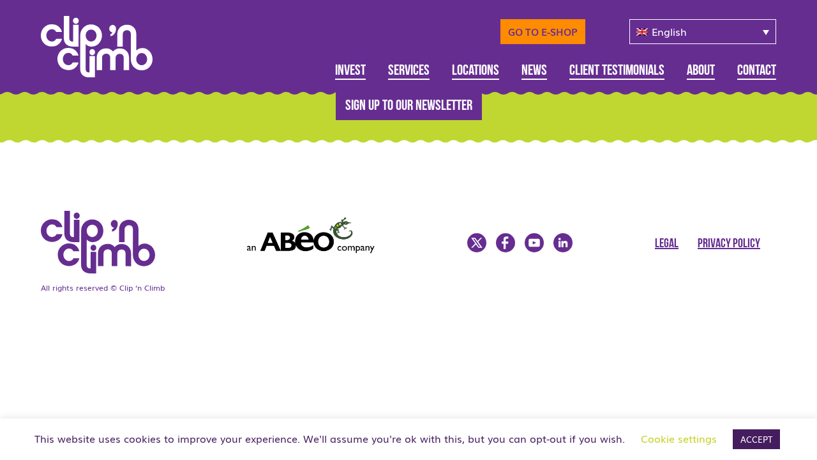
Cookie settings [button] (679, 438)
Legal (666, 244)
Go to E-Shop (543, 31)
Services (409, 71)
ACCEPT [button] (756, 439)
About (701, 71)
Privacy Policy (729, 244)
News (534, 71)
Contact (756, 71)
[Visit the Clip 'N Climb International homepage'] (105, 42)
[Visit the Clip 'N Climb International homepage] (106, 269)
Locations (475, 71)
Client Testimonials (616, 71)
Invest (350, 71)
